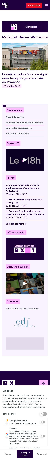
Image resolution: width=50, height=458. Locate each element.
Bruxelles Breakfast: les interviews (24, 122)
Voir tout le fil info (16, 223)
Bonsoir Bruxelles (15, 117)
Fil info (11, 177)
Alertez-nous (34, 5)
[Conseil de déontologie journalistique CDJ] (25, 322)
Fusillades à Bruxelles (17, 133)
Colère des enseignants (19, 128)
